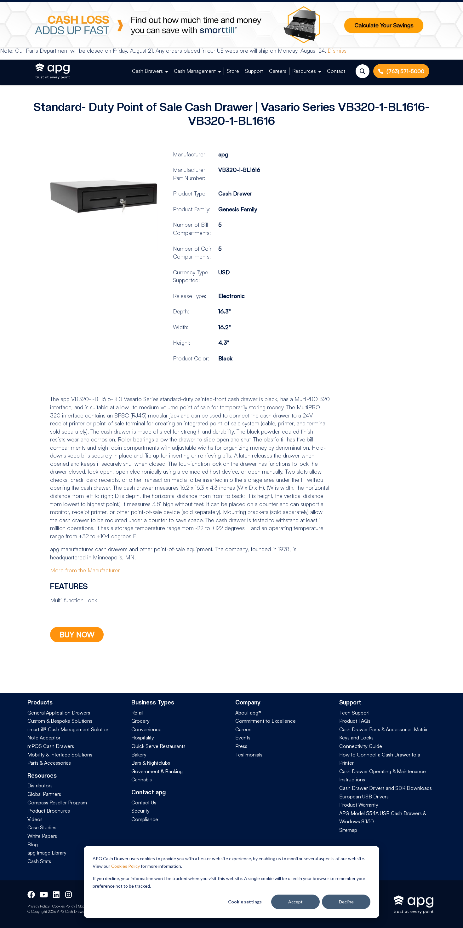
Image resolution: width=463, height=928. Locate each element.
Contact (336, 71)
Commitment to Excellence (265, 721)
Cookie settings (245, 901)
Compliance (144, 819)
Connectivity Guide (360, 746)
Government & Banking (157, 771)
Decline (346, 901)
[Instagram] (69, 893)
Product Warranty (358, 805)
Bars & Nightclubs (150, 763)
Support (254, 71)
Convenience (146, 729)
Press (241, 746)
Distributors (40, 785)
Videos (35, 819)
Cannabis (141, 779)
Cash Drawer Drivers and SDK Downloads (385, 788)
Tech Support (354, 712)
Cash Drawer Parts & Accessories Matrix (383, 729)
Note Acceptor (43, 737)
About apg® (248, 712)
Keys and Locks (356, 737)
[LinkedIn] (56, 893)
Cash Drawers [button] (147, 71)
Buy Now (77, 634)
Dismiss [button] (337, 50)
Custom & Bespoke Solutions (59, 721)
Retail (137, 712)
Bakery (138, 754)
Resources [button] (304, 71)
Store (233, 71)
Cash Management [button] (195, 71)
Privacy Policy (38, 906)
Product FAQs (354, 721)
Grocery (140, 721)
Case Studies (41, 827)
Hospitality (142, 737)
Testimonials (248, 754)
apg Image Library (46, 852)
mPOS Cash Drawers (50, 746)
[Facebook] (31, 893)
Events (242, 737)
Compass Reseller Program (57, 802)
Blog (32, 844)
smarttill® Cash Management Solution (68, 729)
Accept (295, 901)
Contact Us (143, 802)
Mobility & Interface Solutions (59, 754)
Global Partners (44, 794)
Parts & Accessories (49, 763)
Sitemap (348, 830)
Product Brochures (48, 811)
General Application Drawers (58, 712)
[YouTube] (43, 893)
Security (140, 811)
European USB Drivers (364, 796)
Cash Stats (39, 861)
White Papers (42, 836)
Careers (277, 71)
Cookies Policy (125, 866)
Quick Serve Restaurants (158, 746)
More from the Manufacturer (85, 570)
